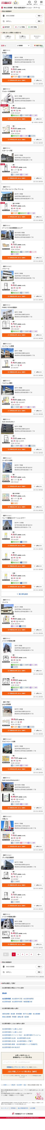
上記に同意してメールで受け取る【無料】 (22, 1071)
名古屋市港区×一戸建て (25, 1041)
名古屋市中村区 (17, 1001)
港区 (25, 1085)
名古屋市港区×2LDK (23, 1038)
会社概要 (32, 1108)
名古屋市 (19, 1085)
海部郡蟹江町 (27, 1001)
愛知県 (4, 993)
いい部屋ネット (5, 1085)
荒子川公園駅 (27, 1014)
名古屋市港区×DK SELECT (11, 1047)
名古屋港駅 (36, 1014)
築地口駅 (20, 1017)
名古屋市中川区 (17, 998)
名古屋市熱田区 (28, 998)
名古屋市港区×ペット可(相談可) (26, 1044)
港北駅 (13, 1014)
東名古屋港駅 (6, 1017)
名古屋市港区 (6, 998)
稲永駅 (26, 1017)
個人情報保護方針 (23, 1108)
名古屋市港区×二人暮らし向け (12, 1032)
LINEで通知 (33, 27)
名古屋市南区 (6, 1001)
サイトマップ (5, 1108)
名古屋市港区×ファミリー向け (12, 1035)
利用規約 (13, 1108)
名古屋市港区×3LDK (9, 1041)
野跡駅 (14, 1017)
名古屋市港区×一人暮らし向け (12, 1029)
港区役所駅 (6, 1014)
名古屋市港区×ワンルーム (32, 1035)
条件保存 (7, 27)
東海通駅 (19, 1014)
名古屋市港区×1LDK (9, 1038)
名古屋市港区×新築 (8, 1044)
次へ (39, 954)
